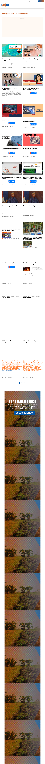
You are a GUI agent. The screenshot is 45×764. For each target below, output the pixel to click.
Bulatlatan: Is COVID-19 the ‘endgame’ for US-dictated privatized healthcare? (33, 116)
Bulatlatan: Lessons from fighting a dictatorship (12, 145)
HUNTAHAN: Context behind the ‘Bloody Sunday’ (12, 86)
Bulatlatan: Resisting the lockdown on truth (12, 174)
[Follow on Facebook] (28, 1)
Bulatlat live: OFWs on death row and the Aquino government (12, 236)
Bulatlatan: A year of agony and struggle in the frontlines (12, 56)
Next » (24, 382)
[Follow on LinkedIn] (32, 1)
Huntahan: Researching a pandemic (33, 56)
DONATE (41, 1)
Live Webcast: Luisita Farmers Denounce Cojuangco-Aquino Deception (33, 270)
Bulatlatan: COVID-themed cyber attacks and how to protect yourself (33, 174)
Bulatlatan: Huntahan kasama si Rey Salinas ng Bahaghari (33, 86)
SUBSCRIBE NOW (24, 413)
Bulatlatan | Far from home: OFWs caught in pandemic (33, 145)
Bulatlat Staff (4, 67)
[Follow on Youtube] (34, 1)
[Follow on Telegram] (36, 1)
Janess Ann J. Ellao (26, 67)
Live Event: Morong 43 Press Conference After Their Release (12, 270)
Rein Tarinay (4, 98)
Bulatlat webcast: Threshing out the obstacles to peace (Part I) (33, 204)
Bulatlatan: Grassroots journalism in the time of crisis (12, 116)
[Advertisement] (22, 28)
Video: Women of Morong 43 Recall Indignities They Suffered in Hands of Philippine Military (33, 236)
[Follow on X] (30, 1)
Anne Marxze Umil (5, 126)
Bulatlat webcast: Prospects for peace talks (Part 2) (12, 204)
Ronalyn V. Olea (26, 215)
